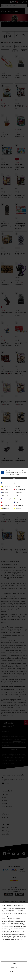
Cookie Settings (11, 938)
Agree (14, 963)
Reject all (14, 967)
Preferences (14, 972)
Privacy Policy (19, 939)
